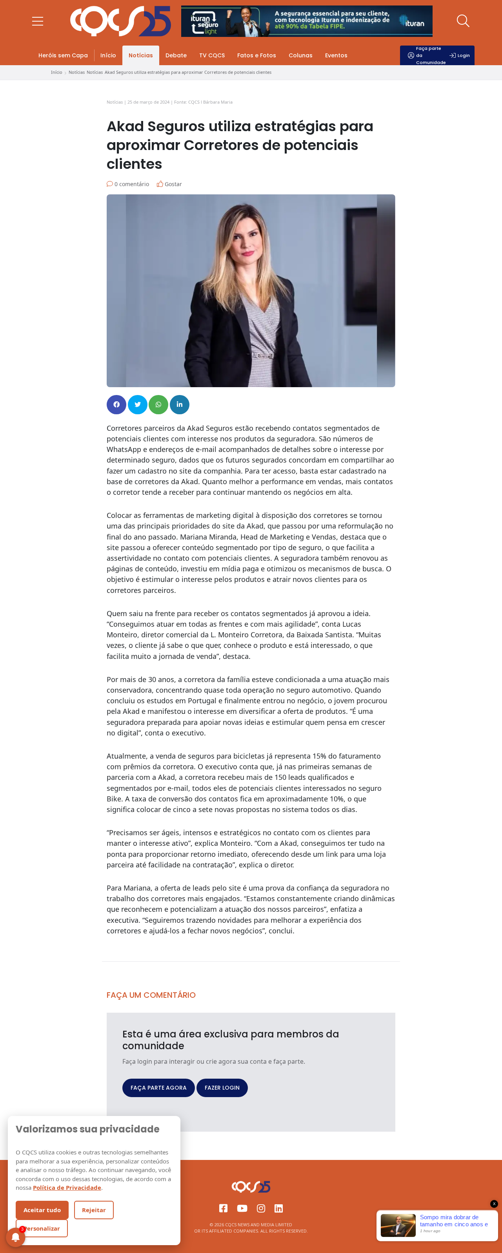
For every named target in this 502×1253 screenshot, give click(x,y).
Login (464, 55)
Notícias (141, 55)
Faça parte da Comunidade (431, 55)
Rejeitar (94, 1210)
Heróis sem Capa (63, 55)
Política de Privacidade (67, 1187)
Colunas (301, 55)
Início (108, 55)
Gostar (172, 184)
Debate (176, 55)
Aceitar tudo (42, 1210)
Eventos (336, 55)
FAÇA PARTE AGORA (159, 1088)
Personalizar (42, 1228)
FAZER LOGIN (222, 1088)
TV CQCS (212, 55)
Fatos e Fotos (256, 55)
